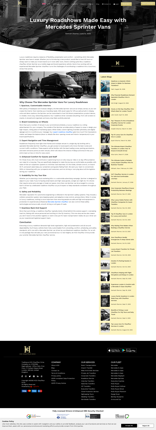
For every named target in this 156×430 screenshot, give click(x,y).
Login (117, 4)
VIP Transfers (85, 386)
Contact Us (107, 4)
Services (64, 4)
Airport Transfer (87, 368)
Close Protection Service (89, 391)
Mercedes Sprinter (117, 378)
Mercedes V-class (117, 373)
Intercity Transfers (87, 381)
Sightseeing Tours (87, 394)
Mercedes (114, 365)
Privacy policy (56, 376)
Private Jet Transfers (88, 373)
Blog (97, 4)
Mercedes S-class (117, 370)
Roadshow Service (87, 378)
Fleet (90, 4)
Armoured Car (116, 399)
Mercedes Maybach (117, 376)
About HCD (55, 365)
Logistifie (35, 386)
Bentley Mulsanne (117, 397)
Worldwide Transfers (88, 399)
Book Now (126, 4)
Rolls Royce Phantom (118, 391)
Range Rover (115, 394)
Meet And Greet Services (89, 370)
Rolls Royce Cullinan (118, 386)
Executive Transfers (88, 389)
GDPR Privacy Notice (58, 383)
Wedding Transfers (87, 397)
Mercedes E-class (117, 368)
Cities (82, 4)
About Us (56, 4)
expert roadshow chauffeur (63, 132)
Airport (73, 4)
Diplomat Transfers (88, 384)
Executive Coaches (117, 381)
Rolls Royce (115, 384)
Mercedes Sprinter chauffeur (58, 202)
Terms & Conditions (58, 373)
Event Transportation (88, 365)
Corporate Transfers (88, 376)
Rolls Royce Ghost (117, 389)
